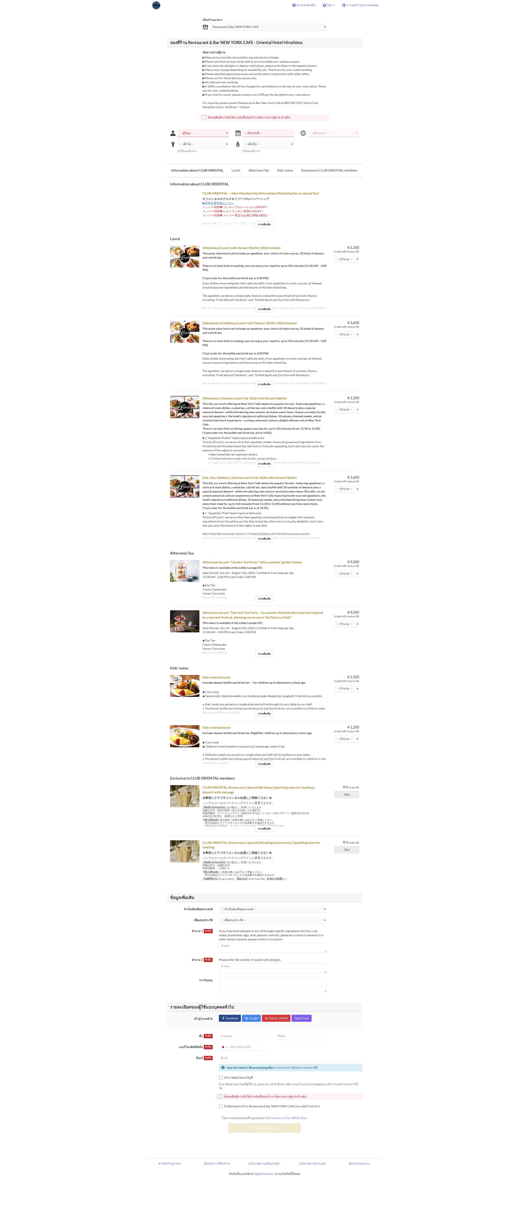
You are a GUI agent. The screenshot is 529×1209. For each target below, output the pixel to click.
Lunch (236, 170)
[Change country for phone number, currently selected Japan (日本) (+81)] (224, 1047)
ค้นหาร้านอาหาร (359, 1163)
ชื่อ (205, 1036)
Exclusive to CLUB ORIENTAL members (329, 170)
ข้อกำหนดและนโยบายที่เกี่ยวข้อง (285, 1118)
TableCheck (301, 1018)
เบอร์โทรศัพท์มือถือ (195, 1047)
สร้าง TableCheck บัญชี (238, 1077)
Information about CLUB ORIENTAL (197, 170)
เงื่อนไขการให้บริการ (217, 1163)
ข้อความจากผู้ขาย (214, 52)
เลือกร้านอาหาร (213, 19)
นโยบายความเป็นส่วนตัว (264, 1163)
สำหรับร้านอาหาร (169, 1163)
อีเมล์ (203, 1058)
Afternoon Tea (259, 170)
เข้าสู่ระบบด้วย (203, 1018)
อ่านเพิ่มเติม (264, 224)
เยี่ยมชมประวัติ (203, 920)
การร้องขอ (206, 980)
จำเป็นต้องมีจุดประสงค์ (198, 909)
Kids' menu (285, 170)
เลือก (347, 794)
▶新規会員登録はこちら (218, 203)
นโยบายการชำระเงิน (312, 1163)
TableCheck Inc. (264, 1174)
